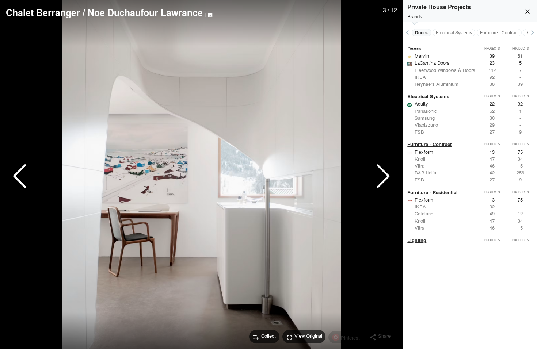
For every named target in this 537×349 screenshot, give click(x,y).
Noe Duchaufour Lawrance (145, 12)
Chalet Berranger (43, 12)
